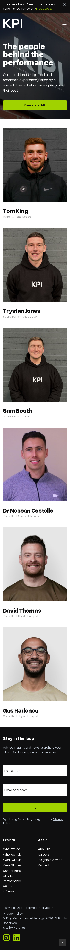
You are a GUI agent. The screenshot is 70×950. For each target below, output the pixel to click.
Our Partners (12, 870)
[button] (64, 23)
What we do (11, 849)
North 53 (20, 927)
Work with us (12, 859)
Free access (44, 8)
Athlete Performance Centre (12, 881)
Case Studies (12, 865)
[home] (12, 23)
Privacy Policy (13, 913)
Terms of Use (12, 907)
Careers (43, 854)
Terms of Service (38, 907)
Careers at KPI (35, 105)
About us (44, 849)
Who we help (12, 854)
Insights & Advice (50, 859)
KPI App (8, 891)
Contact (43, 865)
